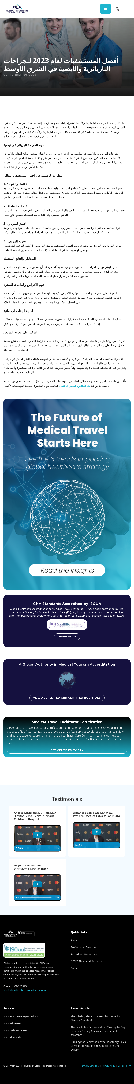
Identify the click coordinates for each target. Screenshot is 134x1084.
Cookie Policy (124, 1065)
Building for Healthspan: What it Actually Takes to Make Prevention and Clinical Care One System (98, 1045)
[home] (17, 9)
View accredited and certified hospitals (67, 697)
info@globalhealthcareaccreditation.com (24, 990)
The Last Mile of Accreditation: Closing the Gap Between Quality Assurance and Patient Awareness (98, 1031)
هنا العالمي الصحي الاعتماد (74, 386)
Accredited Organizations (86, 954)
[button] (105, 9)
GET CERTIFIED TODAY (66, 750)
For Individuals (12, 1037)
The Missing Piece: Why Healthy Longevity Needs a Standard (95, 1018)
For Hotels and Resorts (16, 1030)
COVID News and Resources (87, 961)
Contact (75, 968)
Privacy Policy (109, 1065)
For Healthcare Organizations (20, 1016)
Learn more (67, 636)
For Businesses (12, 1023)
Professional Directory (83, 947)
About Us (76, 940)
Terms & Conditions (90, 1065)
